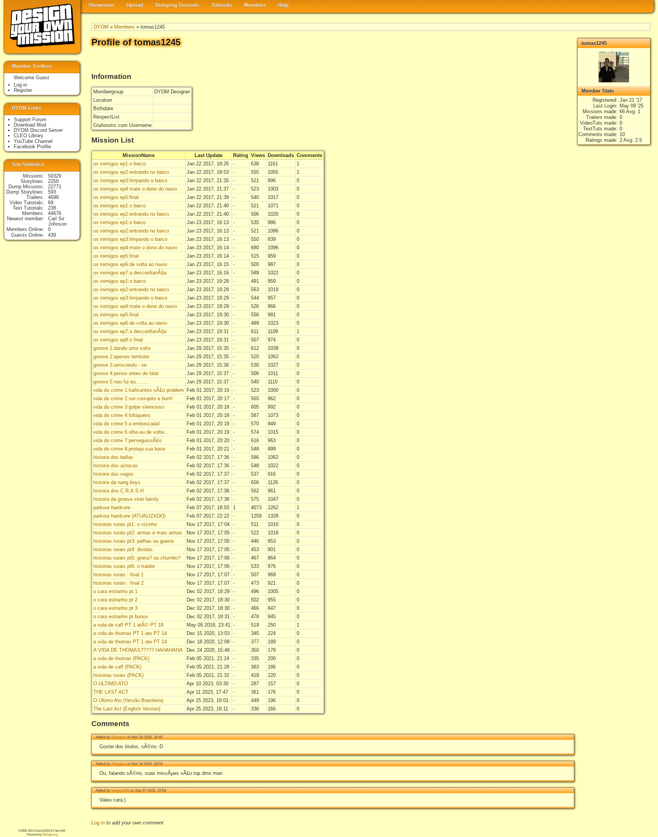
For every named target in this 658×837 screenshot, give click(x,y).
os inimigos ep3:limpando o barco (130, 180)
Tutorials (221, 5)
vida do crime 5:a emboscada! (126, 424)
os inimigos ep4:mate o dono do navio (135, 189)
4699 (53, 197)
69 (50, 202)
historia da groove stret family (126, 499)
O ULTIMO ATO (110, 683)
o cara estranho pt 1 (115, 591)
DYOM (101, 27)
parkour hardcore (111, 507)
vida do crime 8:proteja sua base (129, 449)
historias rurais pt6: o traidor (124, 566)
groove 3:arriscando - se (120, 365)
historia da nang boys (117, 482)
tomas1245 (120, 790)
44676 (54, 213)
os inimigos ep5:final (116, 197)
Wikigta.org (50, 834)
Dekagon (119, 737)
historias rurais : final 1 (118, 574)
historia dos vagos (113, 474)
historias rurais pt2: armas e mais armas (137, 533)
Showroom (101, 5)
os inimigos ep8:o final (118, 340)
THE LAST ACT (110, 692)
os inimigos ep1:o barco (119, 164)
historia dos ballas (113, 457)
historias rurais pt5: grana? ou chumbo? (136, 558)
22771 (54, 186)
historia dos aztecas (115, 465)
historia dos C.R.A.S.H (118, 491)
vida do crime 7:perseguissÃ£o (127, 440)
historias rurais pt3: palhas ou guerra (133, 541)
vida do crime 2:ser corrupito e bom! (133, 398)
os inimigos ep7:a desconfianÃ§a (129, 273)
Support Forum (30, 119)
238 (52, 208)
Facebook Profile (32, 146)
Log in (98, 823)
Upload (134, 5)
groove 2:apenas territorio (121, 356)
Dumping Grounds (177, 5)
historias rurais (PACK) (118, 675)
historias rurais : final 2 (118, 583)
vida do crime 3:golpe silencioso (128, 407)
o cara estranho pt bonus (120, 616)
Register (23, 90)
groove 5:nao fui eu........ (120, 382)
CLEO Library (28, 135)
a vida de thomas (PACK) (121, 658)
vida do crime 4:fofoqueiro (121, 415)
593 (52, 192)
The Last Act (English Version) (126, 709)
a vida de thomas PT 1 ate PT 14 (130, 633)
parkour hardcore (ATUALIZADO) (129, 516)
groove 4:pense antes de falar (126, 373)
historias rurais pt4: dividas (123, 549)
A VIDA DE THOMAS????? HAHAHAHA (138, 650)
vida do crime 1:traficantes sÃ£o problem (138, 390)
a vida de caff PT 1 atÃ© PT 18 (128, 625)
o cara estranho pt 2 (115, 600)
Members (255, 5)
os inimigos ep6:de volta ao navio (130, 264)
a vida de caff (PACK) (117, 667)
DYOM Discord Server (38, 130)
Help (283, 5)
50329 (54, 176)
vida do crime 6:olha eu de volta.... (131, 432)
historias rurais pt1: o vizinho (125, 524)
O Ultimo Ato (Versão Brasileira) (128, 700)
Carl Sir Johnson (57, 221)
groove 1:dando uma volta (121, 348)
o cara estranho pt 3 (115, 608)
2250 (53, 181)
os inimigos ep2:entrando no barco (131, 172)
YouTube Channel (33, 141)
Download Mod (30, 125)
